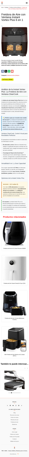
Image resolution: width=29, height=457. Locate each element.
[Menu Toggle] (27, 3)
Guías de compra (14, 417)
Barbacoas (14, 424)
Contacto (15, 439)
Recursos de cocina (14, 415)
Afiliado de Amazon (14, 441)
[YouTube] (13, 405)
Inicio (2, 7)
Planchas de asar (14, 419)
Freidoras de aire (14, 422)
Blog (15, 412)
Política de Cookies (14, 434)
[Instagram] (16, 405)
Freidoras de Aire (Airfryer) (15, 7)
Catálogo (6, 7)
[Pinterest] (19, 405)
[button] (2, 26)
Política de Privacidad (14, 436)
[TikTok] (21, 405)
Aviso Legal (14, 432)
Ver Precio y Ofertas (7, 79)
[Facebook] (10, 405)
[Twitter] (7, 405)
